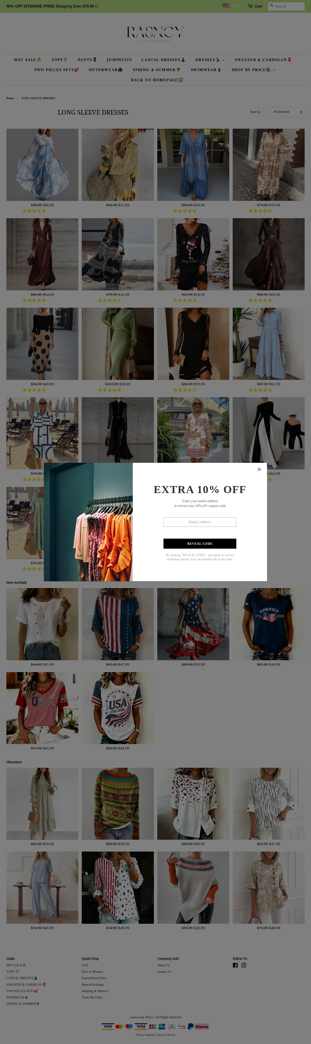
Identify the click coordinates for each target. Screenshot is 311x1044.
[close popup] (259, 469)
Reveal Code (200, 543)
